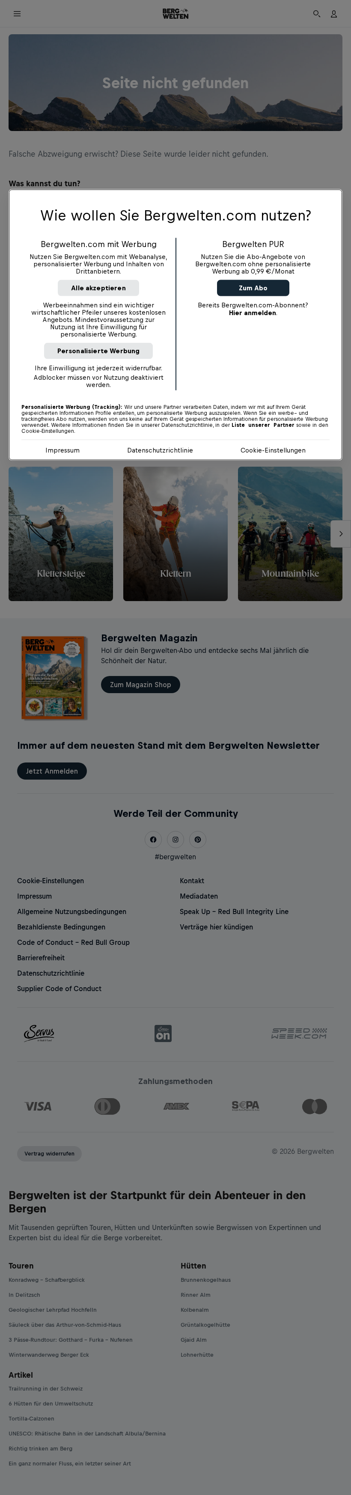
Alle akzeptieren (98, 287)
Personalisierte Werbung (98, 350)
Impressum (62, 449)
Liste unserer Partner (263, 425)
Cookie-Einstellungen (273, 449)
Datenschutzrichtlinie (160, 449)
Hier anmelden (252, 312)
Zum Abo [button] (253, 287)
